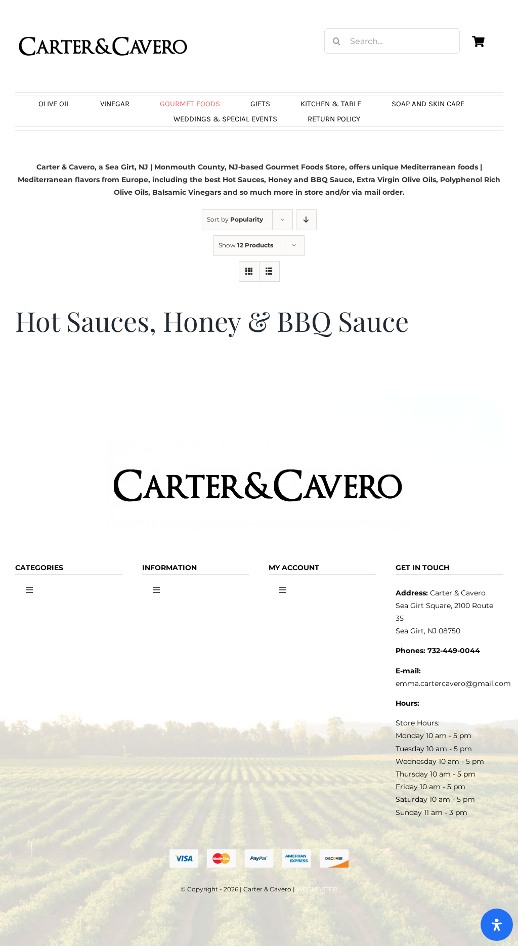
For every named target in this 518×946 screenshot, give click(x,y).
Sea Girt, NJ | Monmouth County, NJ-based (184, 166)
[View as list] (269, 271)
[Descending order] (306, 220)
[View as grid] (249, 271)
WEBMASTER (316, 889)
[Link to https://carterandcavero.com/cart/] (478, 41)
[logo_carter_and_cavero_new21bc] (103, 23)
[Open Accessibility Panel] (497, 925)
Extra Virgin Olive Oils (396, 179)
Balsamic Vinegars (186, 192)
